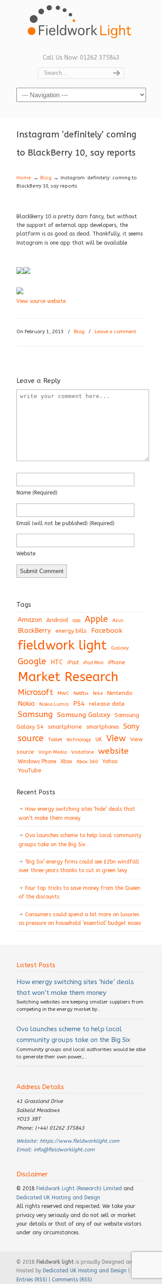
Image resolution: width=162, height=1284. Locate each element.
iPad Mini (93, 663)
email (65, 523)
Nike (98, 693)
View (116, 738)
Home (23, 178)
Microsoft (35, 692)
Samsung (35, 714)
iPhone (116, 662)
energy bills (71, 631)
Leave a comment (115, 332)
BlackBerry (34, 630)
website (25, 554)
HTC (57, 662)
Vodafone (82, 752)
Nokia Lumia (54, 704)
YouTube (29, 770)
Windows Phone (37, 761)
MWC (63, 693)
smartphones (102, 727)
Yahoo (110, 761)
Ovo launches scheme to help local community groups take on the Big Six (80, 839)
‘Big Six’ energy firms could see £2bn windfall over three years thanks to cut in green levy (79, 866)
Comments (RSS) (72, 1280)
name (36, 493)
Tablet (55, 739)
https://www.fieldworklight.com (79, 1141)
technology (79, 739)
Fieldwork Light (81, 26)
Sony (131, 726)
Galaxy (120, 648)
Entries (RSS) (31, 1280)
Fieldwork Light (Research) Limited (79, 1188)
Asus (118, 620)
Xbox (66, 761)
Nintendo (120, 693)
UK (98, 739)
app (76, 620)
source (31, 738)
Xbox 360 (87, 761)
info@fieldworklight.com (64, 1150)
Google (32, 661)
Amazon (30, 620)
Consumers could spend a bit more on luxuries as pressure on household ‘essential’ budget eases (80, 918)
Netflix (81, 693)
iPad (73, 662)
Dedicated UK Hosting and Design (58, 1198)
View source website (41, 301)
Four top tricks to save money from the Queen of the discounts (79, 892)
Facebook (106, 630)
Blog (45, 178)
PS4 (79, 703)
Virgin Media (52, 752)
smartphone (65, 726)
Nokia (26, 703)
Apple (96, 619)
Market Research (68, 677)
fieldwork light (62, 645)
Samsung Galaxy (83, 715)
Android (57, 620)
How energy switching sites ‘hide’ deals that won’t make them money (77, 813)
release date (107, 703)
